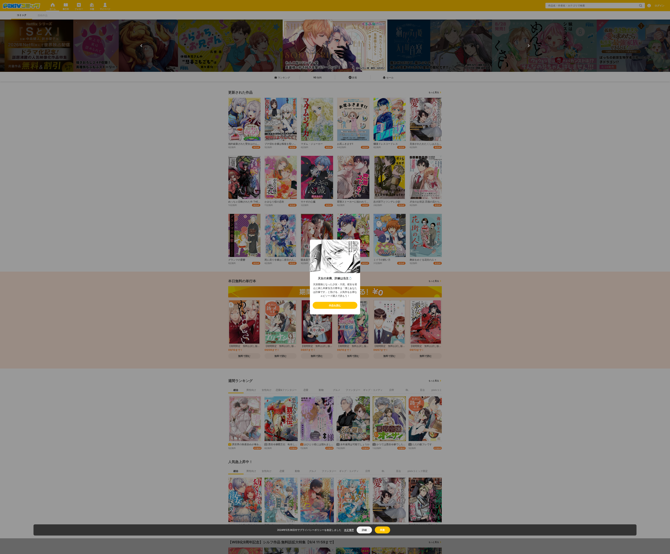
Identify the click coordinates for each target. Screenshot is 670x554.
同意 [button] (382, 529)
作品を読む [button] (335, 305)
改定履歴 (349, 529)
